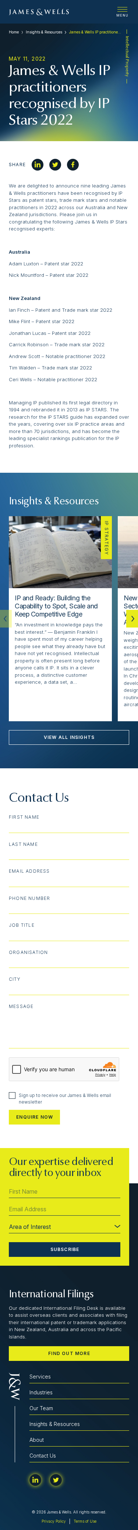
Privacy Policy (54, 1521)
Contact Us (42, 1455)
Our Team (41, 1408)
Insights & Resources (44, 32)
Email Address (29, 871)
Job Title (22, 925)
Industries (41, 1392)
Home (14, 32)
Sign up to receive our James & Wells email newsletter (65, 1099)
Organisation (28, 952)
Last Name (23, 844)
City (15, 979)
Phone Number (29, 898)
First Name (24, 817)
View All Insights (69, 737)
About (36, 1440)
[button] (132, 619)
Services (40, 1376)
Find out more (69, 1353)
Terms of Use (85, 1521)
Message (21, 1006)
